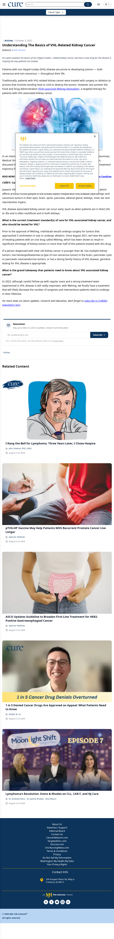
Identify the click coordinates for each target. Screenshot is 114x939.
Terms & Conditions (57, 851)
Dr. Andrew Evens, (17, 798)
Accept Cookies (85, 186)
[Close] (95, 136)
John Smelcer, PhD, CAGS (20, 448)
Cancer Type (54, 12)
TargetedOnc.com (57, 841)
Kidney (6, 352)
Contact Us (57, 834)
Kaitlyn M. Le (15, 714)
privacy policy (58, 341)
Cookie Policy (30, 178)
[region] (57, 163)
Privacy (57, 854)
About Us (57, 824)
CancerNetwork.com (57, 837)
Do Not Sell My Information (57, 857)
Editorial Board (57, 830)
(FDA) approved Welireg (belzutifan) (58, 88)
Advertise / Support (57, 827)
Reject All (64, 186)
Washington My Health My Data (57, 861)
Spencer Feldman (17, 537)
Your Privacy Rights (57, 864)
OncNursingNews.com (57, 847)
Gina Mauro (50, 798)
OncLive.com (57, 844)
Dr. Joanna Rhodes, (35, 798)
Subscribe (97, 335)
